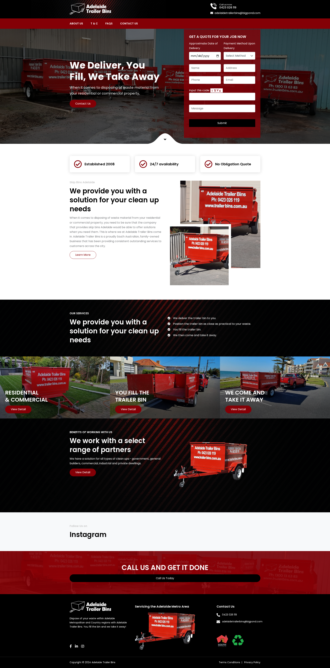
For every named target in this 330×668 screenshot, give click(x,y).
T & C (94, 23)
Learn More (83, 255)
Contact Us (129, 23)
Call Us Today (165, 578)
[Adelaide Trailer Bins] (90, 9)
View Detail (82, 472)
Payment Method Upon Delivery (239, 46)
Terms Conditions (229, 662)
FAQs (109, 23)
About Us (76, 23)
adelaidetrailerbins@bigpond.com (237, 13)
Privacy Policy (252, 662)
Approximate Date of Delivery (203, 46)
